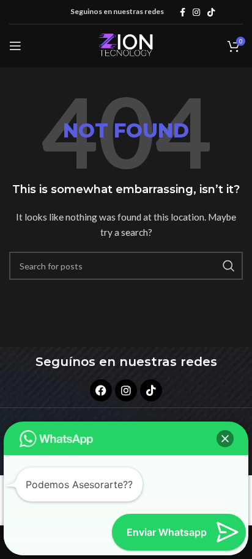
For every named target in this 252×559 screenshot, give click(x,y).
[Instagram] (126, 390)
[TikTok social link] (211, 12)
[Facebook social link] (182, 12)
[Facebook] (101, 390)
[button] (225, 438)
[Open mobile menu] (15, 46)
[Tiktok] (151, 390)
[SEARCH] (229, 266)
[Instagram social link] (196, 12)
